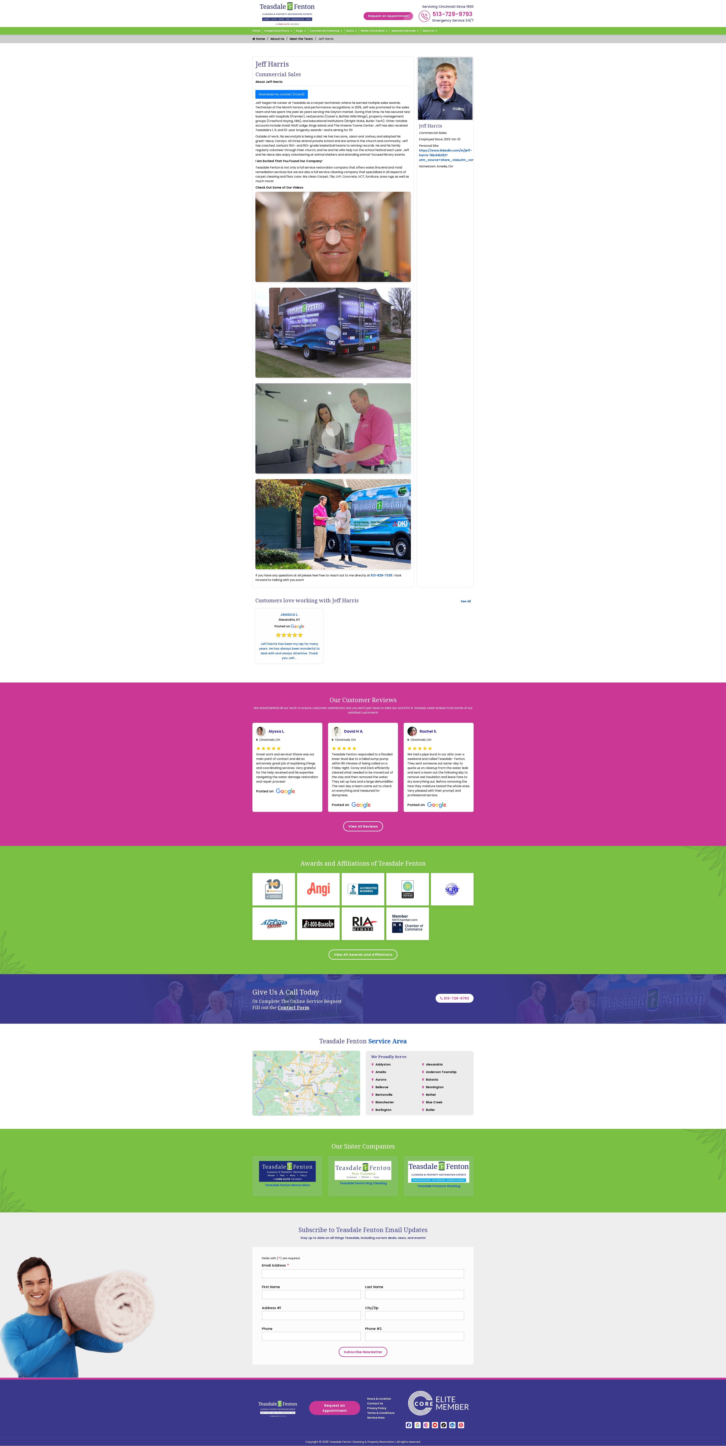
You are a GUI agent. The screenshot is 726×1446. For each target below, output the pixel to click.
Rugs (299, 31)
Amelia (380, 1072)
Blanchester (384, 1102)
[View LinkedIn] (452, 1425)
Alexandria (434, 1064)
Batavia (432, 1079)
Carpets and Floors (276, 31)
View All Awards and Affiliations (363, 954)
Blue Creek (434, 1102)
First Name (271, 1286)
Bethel (431, 1095)
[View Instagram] (426, 1425)
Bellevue (381, 1087)
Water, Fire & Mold (373, 31)
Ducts (350, 31)
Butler (430, 1110)
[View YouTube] (435, 1425)
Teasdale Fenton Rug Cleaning (363, 1183)
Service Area (387, 1041)
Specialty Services (404, 31)
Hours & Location (379, 1399)
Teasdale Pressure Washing (438, 1186)
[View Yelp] (461, 1425)
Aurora (380, 1079)
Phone (267, 1328)
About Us (428, 31)
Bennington (435, 1087)
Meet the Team (301, 39)
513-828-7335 (381, 575)
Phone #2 (373, 1328)
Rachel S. (428, 731)
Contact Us (375, 1403)
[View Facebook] (409, 1425)
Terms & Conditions (381, 1413)
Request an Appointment (388, 16)
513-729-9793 (452, 14)
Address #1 (271, 1307)
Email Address (275, 1265)
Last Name (374, 1286)
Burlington (383, 1110)
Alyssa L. (276, 731)
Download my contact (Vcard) (282, 94)
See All (466, 601)
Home (256, 31)
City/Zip (372, 1307)
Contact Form (293, 1007)
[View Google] (417, 1425)
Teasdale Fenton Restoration (287, 1185)
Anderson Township (441, 1072)
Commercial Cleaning (324, 31)
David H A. (353, 731)
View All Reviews (363, 826)
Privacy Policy (376, 1408)
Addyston (383, 1064)
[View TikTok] (443, 1425)
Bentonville (383, 1095)
